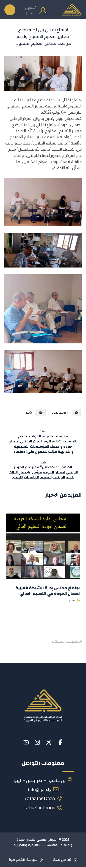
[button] (9, 9)
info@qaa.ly (39, 789)
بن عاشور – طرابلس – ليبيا (40, 780)
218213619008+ (39, 808)
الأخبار (29, 412)
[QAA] (71, 9)
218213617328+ (39, 799)
